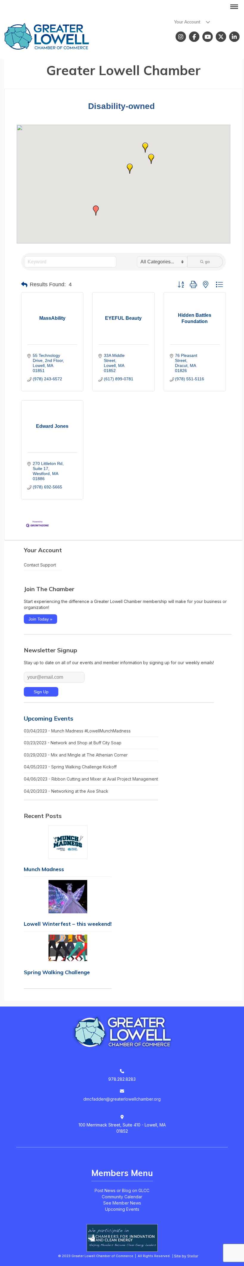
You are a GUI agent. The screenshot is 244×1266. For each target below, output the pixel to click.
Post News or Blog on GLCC (122, 1190)
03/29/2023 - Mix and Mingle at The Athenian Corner (76, 754)
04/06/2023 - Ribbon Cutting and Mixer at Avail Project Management (91, 778)
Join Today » (40, 619)
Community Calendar (122, 1196)
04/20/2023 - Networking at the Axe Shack (66, 791)
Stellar (192, 1256)
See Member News (122, 1202)
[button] (145, 147)
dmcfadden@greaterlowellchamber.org (122, 1099)
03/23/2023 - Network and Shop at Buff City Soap (72, 742)
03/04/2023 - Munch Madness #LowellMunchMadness (77, 730)
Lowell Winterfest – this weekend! (68, 923)
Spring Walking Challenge (57, 972)
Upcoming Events (48, 718)
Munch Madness (44, 869)
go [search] (207, 261)
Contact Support (40, 564)
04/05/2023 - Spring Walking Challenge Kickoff (70, 766)
